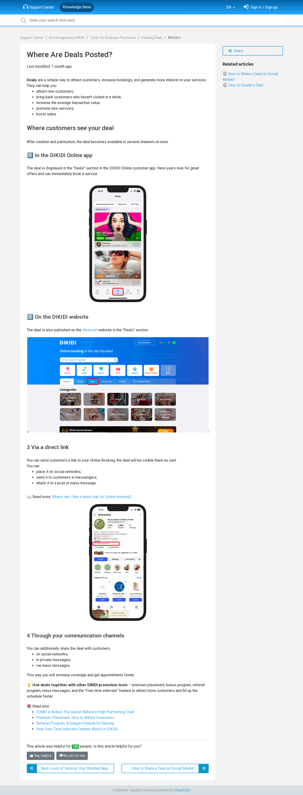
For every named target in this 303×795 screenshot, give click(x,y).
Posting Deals (152, 38)
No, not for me (74, 756)
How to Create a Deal (245, 85)
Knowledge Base (77, 7)
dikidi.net (89, 330)
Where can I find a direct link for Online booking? (92, 497)
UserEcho (182, 790)
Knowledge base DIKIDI (67, 38)
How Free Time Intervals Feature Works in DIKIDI (77, 729)
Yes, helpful (42, 756)
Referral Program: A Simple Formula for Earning (75, 723)
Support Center (41, 7)
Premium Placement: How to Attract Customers (75, 717)
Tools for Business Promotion (113, 38)
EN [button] (229, 7)
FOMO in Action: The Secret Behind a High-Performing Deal (85, 712)
